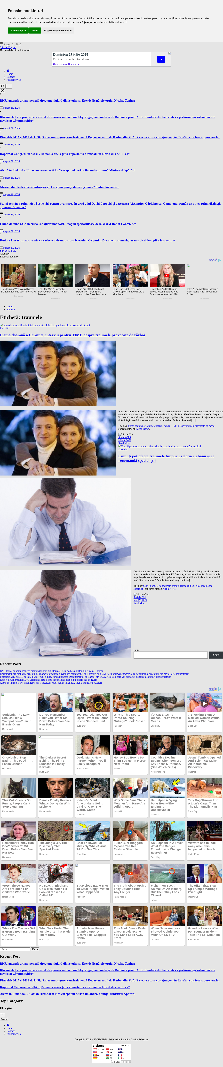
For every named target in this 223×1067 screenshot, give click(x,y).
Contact (11, 76)
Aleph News (142, 428)
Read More (124, 443)
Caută (137, 650)
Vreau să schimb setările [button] (58, 30)
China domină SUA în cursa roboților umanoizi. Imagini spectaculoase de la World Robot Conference (68, 224)
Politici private (14, 79)
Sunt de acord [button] (18, 30)
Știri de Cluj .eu (8, 47)
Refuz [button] (35, 30)
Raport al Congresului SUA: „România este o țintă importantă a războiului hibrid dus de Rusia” (65, 154)
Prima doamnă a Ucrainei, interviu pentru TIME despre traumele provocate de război (72, 335)
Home (10, 73)
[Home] (8, 71)
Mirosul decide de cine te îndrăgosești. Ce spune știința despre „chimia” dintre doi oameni (59, 187)
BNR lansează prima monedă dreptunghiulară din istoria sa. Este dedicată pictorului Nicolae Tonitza (67, 100)
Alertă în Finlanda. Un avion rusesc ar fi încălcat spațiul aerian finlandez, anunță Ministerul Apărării (67, 170)
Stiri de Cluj (124, 437)
